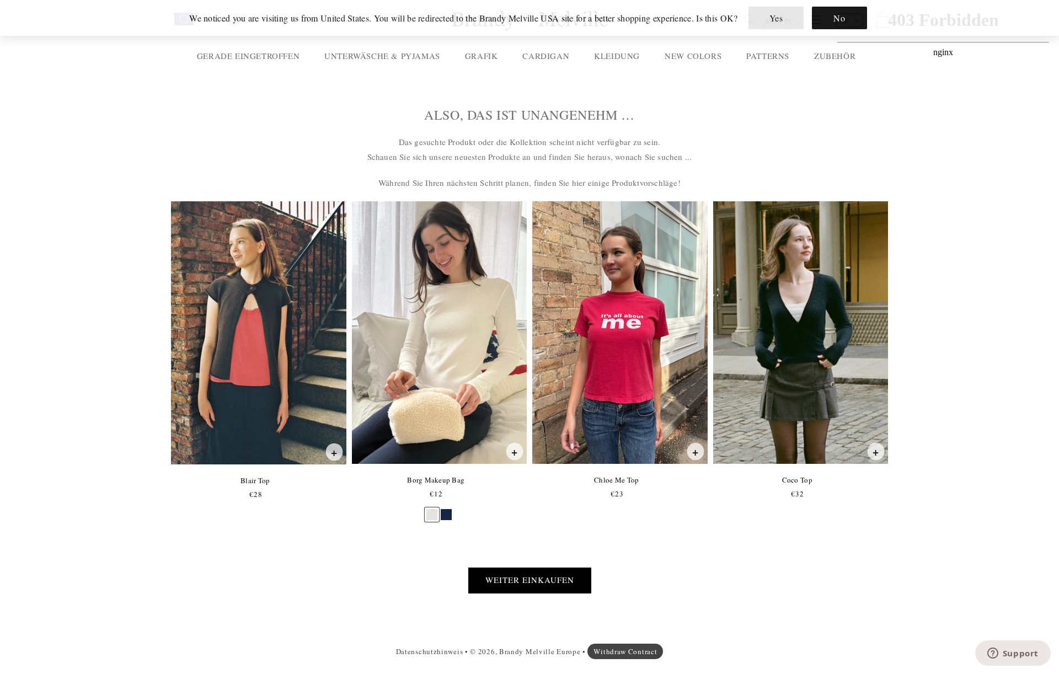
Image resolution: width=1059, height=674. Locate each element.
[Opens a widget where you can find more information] (1013, 654)
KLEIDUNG (617, 55)
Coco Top (797, 480)
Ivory (432, 509)
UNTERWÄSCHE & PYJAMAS (382, 55)
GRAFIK (481, 55)
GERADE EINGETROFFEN (248, 55)
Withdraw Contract (625, 651)
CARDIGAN (545, 55)
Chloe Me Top (616, 480)
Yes (776, 18)
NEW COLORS (693, 55)
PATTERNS (767, 55)
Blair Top (255, 480)
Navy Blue (446, 509)
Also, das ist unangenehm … (529, 115)
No (839, 18)
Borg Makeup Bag (435, 480)
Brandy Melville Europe (539, 651)
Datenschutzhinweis (429, 651)
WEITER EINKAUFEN (529, 579)
